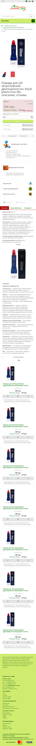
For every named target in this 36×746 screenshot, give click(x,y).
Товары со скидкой (7, 714)
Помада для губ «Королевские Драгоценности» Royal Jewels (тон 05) (15, 507)
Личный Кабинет (7, 723)
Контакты (5, 695)
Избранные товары (7, 728)
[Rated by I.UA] (29, 669)
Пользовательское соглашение (10, 708)
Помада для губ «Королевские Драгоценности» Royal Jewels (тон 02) (15, 384)
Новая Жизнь (15, 114)
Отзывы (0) (27, 208)
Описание (4, 208)
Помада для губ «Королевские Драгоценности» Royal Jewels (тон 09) (15, 589)
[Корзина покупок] (32, 1)
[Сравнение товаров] (29, 1)
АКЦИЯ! (4, 716)
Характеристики (15, 208)
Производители (6, 713)
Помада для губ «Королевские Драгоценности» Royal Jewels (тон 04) (15, 466)
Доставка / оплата (7, 697)
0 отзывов (30, 103)
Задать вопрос (6, 703)
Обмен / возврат (7, 698)
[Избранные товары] (26, 1)
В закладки (9, 202)
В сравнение (22, 202)
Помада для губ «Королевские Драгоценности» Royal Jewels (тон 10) (15, 630)
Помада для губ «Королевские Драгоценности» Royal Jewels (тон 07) (15, 548)
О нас (4, 693)
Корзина (5, 725)
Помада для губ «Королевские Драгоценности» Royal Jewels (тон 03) (15, 425)
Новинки (5, 718)
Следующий (23, 136)
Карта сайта (5, 705)
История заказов (7, 727)
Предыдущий (12, 136)
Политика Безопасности (9, 706)
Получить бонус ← (11, 110)
